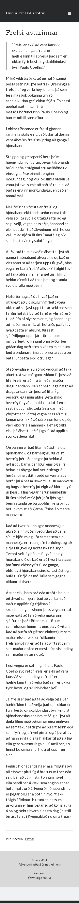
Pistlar (29, 839)
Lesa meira (7, 2)
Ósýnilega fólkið (39, 878)
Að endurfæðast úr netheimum (40, 864)
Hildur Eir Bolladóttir (25, 13)
